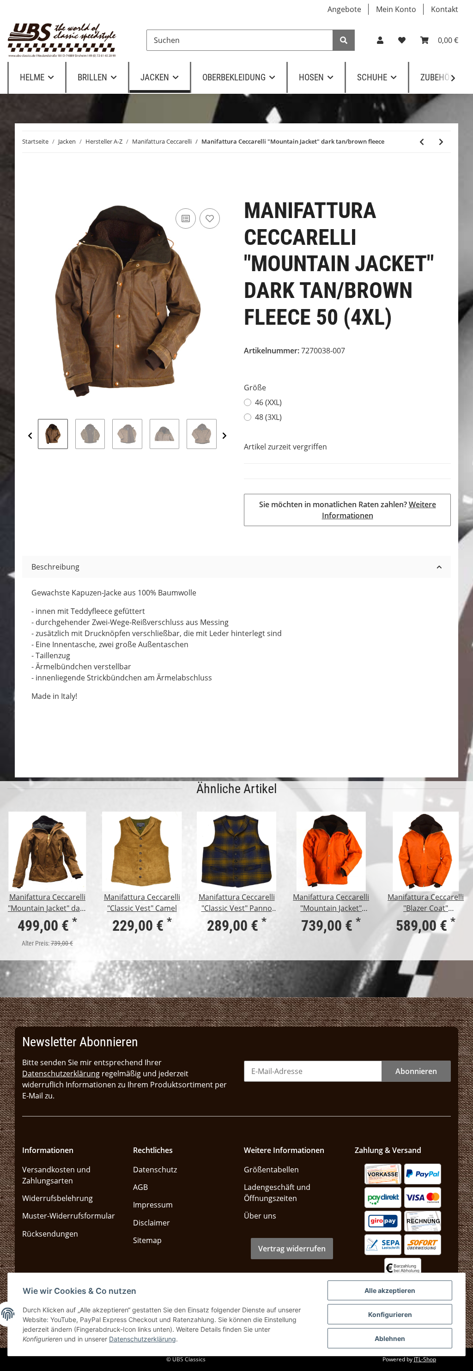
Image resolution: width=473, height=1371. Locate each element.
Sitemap (147, 1240)
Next (224, 435)
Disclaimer (151, 1223)
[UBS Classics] (62, 40)
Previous (30, 435)
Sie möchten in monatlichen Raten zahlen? (347, 510)
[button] (380, 40)
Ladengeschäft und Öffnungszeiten (277, 1192)
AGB (140, 1187)
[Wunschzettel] (402, 40)
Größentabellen (271, 1170)
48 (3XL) (268, 417)
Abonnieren (416, 1071)
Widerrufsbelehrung (57, 1198)
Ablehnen (390, 1338)
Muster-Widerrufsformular (68, 1216)
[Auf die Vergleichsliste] (186, 218)
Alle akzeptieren (389, 1290)
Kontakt (444, 9)
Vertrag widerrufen (292, 1249)
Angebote (344, 9)
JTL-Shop (425, 1359)
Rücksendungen (50, 1234)
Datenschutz (155, 1170)
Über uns (260, 1216)
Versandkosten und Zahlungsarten (56, 1175)
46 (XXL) (268, 402)
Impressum (153, 1205)
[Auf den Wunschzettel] (210, 218)
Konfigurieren (390, 1314)
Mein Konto (396, 9)
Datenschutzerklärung (61, 1073)
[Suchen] (344, 40)
